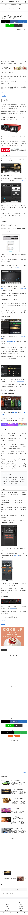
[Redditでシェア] (17, 568)
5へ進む (3, 624)
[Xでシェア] (5, 564)
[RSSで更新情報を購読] (14, 736)
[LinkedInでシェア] (17, 572)
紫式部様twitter (22, 288)
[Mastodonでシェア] (11, 564)
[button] (18, 25)
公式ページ (16, 555)
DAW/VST (4, 650)
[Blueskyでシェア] (17, 564)
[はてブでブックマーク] (23, 568)
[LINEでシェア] (5, 572)
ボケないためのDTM (14, 1)
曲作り (20, 904)
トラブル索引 (21, 908)
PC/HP (7, 906)
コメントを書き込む (14, 889)
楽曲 (21, 910)
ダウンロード (17, 161)
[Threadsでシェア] (11, 568)
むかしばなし (21, 906)
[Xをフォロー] (7, 732)
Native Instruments (11, 341)
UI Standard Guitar (6, 652)
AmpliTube (14, 412)
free (14, 650)
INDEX (4, 92)
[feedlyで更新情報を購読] (20, 732)
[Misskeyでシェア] (23, 564)
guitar (18, 650)
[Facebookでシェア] (5, 568)
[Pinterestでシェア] (11, 572)
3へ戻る (4, 96)
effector (10, 650)
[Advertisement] (14, 45)
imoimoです (7, 910)
